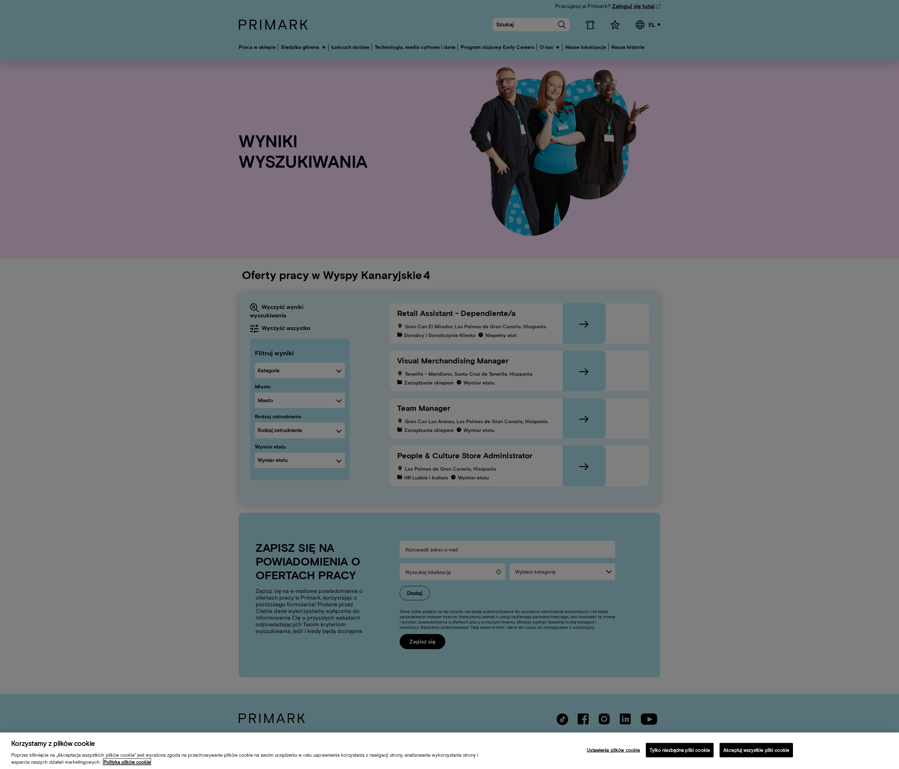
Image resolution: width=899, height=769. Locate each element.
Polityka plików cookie (127, 761)
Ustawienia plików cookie (613, 750)
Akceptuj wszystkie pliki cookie (756, 750)
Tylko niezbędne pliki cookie (680, 750)
